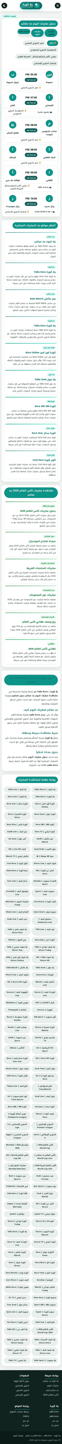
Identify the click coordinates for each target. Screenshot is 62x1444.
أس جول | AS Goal (17, 839)
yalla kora (54, 1412)
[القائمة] (58, 5)
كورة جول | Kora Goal (44, 814)
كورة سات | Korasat (45, 1106)
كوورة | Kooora (44, 1010)
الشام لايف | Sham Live (17, 912)
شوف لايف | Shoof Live (17, 974)
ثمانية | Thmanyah (17, 1010)
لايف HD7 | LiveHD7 (44, 1002)
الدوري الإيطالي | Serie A (45, 1136)
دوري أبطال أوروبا (21, 1381)
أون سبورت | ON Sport (45, 1017)
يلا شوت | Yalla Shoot (44, 789)
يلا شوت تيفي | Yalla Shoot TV (17, 1351)
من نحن (55, 1421)
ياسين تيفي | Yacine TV (45, 1039)
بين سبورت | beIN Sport (17, 1039)
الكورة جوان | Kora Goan (45, 1253)
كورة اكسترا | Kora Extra (17, 815)
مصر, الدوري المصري (34, 43)
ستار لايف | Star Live (17, 881)
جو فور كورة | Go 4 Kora (45, 1077)
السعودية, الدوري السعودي (43, 50)
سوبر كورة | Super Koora (45, 1313)
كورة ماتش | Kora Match (17, 1253)
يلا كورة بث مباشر (51, 1381)
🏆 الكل (52, 43)
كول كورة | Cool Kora (17, 863)
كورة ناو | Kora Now (45, 1262)
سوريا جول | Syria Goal (45, 912)
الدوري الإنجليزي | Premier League (44, 1125)
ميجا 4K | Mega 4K (44, 856)
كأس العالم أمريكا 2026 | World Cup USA (44, 1167)
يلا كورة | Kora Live (17, 796)
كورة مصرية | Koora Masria (45, 1028)
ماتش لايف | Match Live (45, 983)
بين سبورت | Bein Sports (17, 1177)
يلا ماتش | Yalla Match (17, 967)
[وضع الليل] (4, 5)
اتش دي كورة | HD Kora (45, 872)
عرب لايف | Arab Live (17, 919)
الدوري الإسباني (22, 1395)
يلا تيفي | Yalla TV (17, 1360)
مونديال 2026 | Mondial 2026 (17, 1146)
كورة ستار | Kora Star (17, 803)
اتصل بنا (55, 1425)
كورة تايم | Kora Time (44, 1273)
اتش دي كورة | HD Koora (45, 1205)
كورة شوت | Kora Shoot (17, 1264)
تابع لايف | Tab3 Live (45, 1322)
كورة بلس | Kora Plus (17, 824)
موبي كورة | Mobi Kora (17, 1287)
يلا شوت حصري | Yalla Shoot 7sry (17, 948)
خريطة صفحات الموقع (19, 1412)
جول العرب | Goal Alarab (45, 1195)
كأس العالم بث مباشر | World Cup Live (45, 1156)
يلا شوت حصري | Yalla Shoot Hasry (17, 1341)
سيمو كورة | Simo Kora (45, 1297)
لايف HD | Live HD (17, 849)
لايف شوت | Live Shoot (17, 1280)
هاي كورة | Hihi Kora (17, 1076)
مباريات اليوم (53, 1386)
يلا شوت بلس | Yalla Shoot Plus (17, 931)
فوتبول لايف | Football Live (17, 892)
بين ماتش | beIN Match (45, 840)
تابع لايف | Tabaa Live (17, 1086)
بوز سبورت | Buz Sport (45, 1186)
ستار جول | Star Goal (17, 1304)
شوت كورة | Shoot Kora (45, 1115)
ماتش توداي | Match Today (45, 1288)
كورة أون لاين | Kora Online (45, 805)
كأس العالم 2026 (51, 1395)
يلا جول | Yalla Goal (45, 967)
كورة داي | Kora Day (45, 940)
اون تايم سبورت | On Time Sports (17, 1098)
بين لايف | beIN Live (17, 831)
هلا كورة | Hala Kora (17, 1193)
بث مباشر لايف (52, 1390)
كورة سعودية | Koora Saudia (17, 1018)
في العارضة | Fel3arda (17, 1186)
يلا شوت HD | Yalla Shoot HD (45, 958)
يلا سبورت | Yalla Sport (45, 1360)
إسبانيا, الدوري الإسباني (45, 63)
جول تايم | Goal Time (45, 1068)
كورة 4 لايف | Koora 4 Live (45, 993)
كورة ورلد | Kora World (17, 1273)
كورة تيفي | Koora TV (45, 1242)
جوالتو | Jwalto (17, 1214)
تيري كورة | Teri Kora (17, 1322)
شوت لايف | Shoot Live (45, 863)
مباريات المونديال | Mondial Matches (17, 1167)
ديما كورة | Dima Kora (17, 870)
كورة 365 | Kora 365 (45, 824)
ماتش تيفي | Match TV (17, 856)
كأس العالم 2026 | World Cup (44, 1146)
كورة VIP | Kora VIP (44, 1058)
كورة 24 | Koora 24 (45, 1221)
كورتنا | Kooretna (44, 974)
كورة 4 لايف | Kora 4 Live (17, 1243)
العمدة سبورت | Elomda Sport (45, 882)
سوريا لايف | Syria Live (17, 1312)
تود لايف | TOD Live (44, 929)
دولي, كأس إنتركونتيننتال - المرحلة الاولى (36, 56)
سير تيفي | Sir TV (17, 1297)
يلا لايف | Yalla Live (17, 789)
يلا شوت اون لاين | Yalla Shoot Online (17, 958)
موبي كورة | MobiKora (17, 1002)
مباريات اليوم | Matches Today (17, 903)
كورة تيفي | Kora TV (45, 831)
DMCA (26, 1416)
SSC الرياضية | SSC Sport (44, 1049)
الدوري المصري (22, 1390)
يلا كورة (57, 1435)
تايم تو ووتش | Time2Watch (45, 1087)
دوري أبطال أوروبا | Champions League (17, 1115)
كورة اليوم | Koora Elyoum (45, 1233)
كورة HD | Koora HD (17, 982)
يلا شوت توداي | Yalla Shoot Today (45, 948)
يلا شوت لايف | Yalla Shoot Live (44, 1351)
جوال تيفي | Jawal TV (45, 1214)
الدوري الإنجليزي (22, 1386)
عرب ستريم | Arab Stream (44, 1177)
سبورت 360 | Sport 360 (45, 1304)
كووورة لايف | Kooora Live (17, 993)
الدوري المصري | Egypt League (17, 1136)
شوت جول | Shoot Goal (17, 1068)
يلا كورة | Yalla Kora (45, 796)
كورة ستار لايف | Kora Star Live (17, 1059)
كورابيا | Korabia (45, 1280)
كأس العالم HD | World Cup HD (17, 1156)
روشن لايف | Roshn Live (17, 1028)
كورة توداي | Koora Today (17, 1222)
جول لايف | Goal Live (45, 1096)
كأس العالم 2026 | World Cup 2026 (44, 1331)
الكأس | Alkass (17, 1048)
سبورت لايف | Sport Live (44, 892)
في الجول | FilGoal (17, 940)
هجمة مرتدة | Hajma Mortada (17, 1205)
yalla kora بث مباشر (33, 1435)
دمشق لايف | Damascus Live (45, 920)
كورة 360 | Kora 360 (17, 1106)
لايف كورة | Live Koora (45, 901)
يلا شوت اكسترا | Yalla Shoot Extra (44, 1341)
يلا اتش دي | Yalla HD (17, 1329)
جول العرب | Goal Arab (45, 849)
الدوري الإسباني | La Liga (17, 1125)
